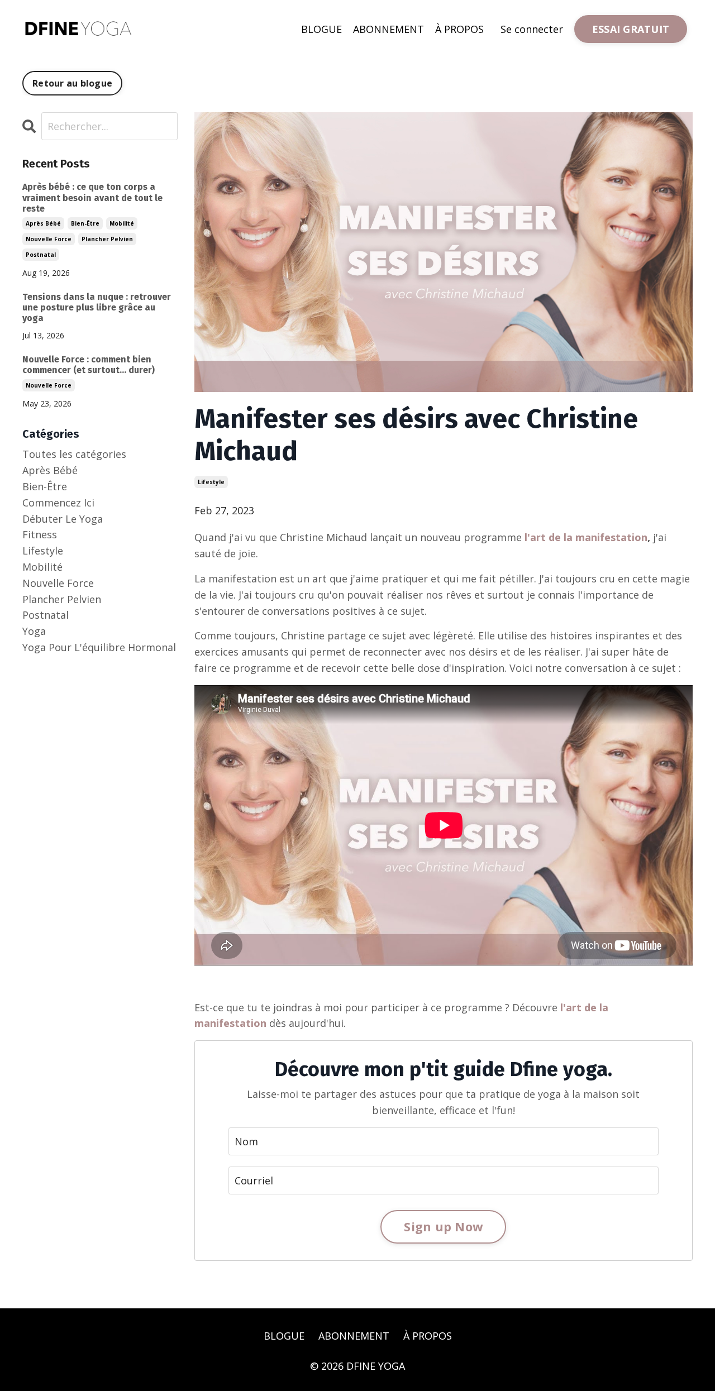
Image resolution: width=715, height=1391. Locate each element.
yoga (34, 631)
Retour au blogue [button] (72, 83)
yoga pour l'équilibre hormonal (99, 647)
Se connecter (531, 29)
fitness (39, 534)
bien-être (85, 223)
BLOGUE (321, 29)
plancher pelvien (107, 239)
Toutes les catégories (74, 454)
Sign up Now (443, 1226)
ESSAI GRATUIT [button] (630, 29)
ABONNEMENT (388, 29)
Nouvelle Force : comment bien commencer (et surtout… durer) (88, 364)
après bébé (43, 223)
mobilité (121, 223)
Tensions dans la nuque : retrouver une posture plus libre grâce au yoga (96, 307)
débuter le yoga (62, 518)
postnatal (41, 255)
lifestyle (211, 482)
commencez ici (58, 502)
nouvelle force (49, 239)
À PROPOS (459, 29)
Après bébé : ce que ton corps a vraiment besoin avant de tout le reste (92, 197)
